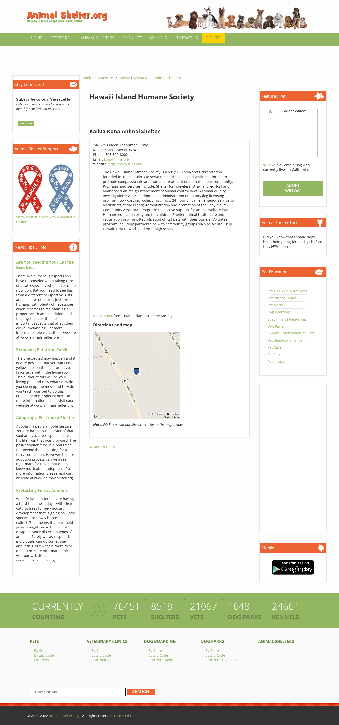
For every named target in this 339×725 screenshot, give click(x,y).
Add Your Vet (102, 660)
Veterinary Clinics (282, 298)
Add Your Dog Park (221, 660)
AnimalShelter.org (64, 715)
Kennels (158, 38)
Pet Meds (275, 305)
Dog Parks (276, 326)
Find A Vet (132, 38)
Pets (34, 641)
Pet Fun (274, 354)
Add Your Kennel (162, 660)
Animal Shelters (97, 38)
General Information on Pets (291, 333)
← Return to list (102, 446)
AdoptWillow (293, 188)
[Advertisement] (169, 57)
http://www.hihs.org (125, 164)
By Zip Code (44, 655)
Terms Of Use (125, 715)
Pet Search (61, 38)
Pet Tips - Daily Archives (287, 291)
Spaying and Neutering (287, 319)
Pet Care (274, 347)
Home (36, 38)
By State (41, 650)
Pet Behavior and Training (289, 340)
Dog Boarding (279, 312)
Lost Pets (41, 660)
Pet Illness (276, 361)
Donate (213, 38)
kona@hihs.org (116, 159)
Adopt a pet (103, 315)
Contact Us (186, 38)
